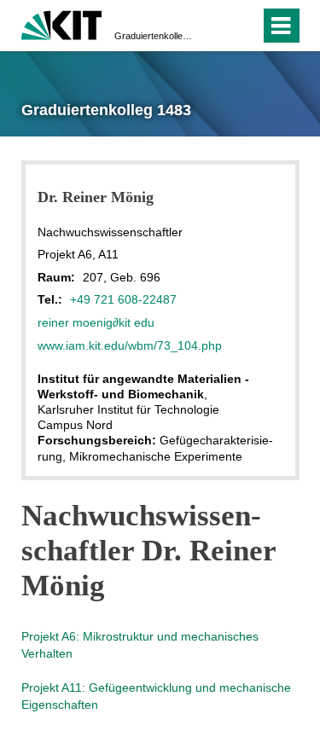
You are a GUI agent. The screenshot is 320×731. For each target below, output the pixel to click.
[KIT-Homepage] (61, 23)
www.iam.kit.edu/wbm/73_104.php (130, 345)
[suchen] (216, 25)
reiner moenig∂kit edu (96, 322)
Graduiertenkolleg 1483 (154, 36)
